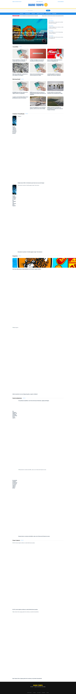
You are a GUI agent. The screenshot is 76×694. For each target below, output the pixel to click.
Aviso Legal (38, 692)
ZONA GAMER (54, 13)
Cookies (47, 692)
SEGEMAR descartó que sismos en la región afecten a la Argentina (53, 15)
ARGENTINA (21, 13)
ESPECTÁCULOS (48, 13)
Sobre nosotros (29, 692)
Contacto (34, 692)
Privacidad (43, 692)
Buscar (48, 10)
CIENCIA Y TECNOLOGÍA (40, 13)
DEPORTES (33, 13)
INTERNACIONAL (27, 13)
